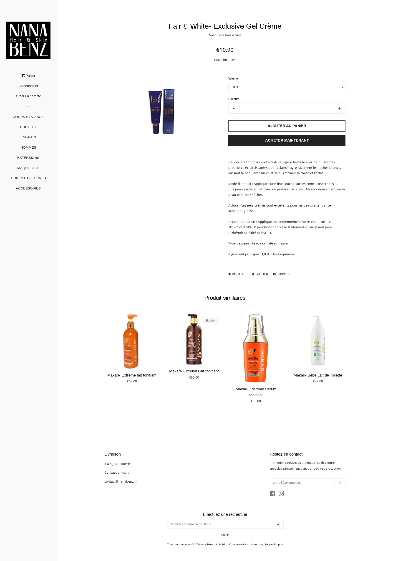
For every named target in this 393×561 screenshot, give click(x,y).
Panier (30, 75)
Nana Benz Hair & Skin (225, 35)
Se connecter (28, 86)
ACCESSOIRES (28, 188)
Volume (233, 78)
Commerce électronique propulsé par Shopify (256, 544)
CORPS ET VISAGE (28, 117)
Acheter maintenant (287, 140)
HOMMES (28, 147)
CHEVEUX (28, 127)
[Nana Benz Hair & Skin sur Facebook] (272, 494)
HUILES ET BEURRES (28, 178)
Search (225, 534)
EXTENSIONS (28, 158)
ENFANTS (28, 137)
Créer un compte (28, 96)
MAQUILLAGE (28, 168)
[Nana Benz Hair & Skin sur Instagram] (281, 494)
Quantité (233, 99)
